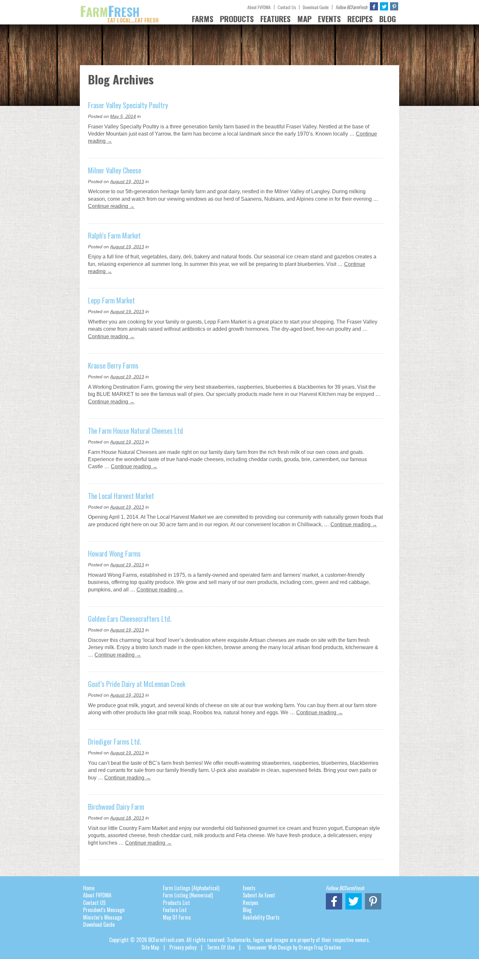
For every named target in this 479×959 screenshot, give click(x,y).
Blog (247, 910)
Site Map (150, 947)
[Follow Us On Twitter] (384, 6)
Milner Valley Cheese (114, 170)
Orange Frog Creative (319, 947)
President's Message (103, 910)
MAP (304, 18)
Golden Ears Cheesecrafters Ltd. (129, 618)
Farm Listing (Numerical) (188, 895)
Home (88, 888)
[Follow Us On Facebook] (374, 6)
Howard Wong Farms (114, 553)
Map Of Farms (177, 917)
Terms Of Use (221, 947)
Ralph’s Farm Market (114, 235)
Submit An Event (259, 895)
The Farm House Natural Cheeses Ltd (135, 430)
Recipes (250, 903)
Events (249, 888)
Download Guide (316, 7)
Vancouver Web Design (269, 947)
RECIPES (360, 18)
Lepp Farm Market (111, 300)
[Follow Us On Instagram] (394, 6)
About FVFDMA (259, 7)
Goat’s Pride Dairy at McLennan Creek (136, 683)
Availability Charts (261, 917)
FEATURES (275, 18)
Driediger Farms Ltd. (114, 741)
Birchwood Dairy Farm (116, 806)
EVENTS (329, 18)
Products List (176, 903)
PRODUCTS (237, 18)
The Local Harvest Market (121, 495)
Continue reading (111, 206)
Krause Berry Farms (113, 365)
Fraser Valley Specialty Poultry (128, 105)
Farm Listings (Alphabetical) (191, 888)
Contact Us (287, 7)
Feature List (175, 910)
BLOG (387, 18)
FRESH (119, 12)
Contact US (94, 903)
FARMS (202, 18)
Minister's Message (102, 917)
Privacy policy (182, 947)
